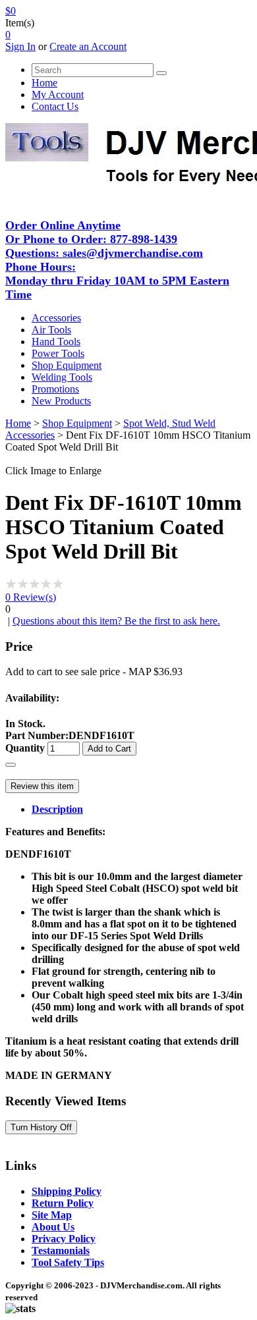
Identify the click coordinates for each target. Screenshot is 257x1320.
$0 (10, 10)
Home (44, 82)
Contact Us (55, 106)
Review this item (42, 786)
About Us (53, 1226)
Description (57, 809)
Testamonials (61, 1250)
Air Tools (51, 329)
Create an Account (88, 46)
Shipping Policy (66, 1191)
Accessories (56, 317)
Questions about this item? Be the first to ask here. (116, 620)
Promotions (55, 389)
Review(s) (30, 597)
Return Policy (63, 1203)
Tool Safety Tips (68, 1262)
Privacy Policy (64, 1238)
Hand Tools (56, 341)
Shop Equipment (66, 365)
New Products (61, 400)
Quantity (25, 748)
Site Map (52, 1215)
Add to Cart (109, 749)
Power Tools (58, 353)
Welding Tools (62, 377)
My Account (58, 94)
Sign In (20, 46)
